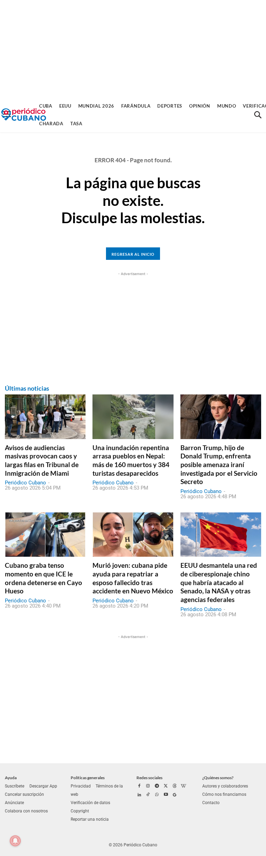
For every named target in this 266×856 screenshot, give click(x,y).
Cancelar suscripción (24, 794)
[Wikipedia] (183, 786)
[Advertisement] (133, 48)
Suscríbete (14, 786)
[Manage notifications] (15, 840)
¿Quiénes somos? (217, 777)
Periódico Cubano (25, 483)
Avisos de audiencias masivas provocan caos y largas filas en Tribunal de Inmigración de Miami (42, 460)
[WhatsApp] (157, 795)
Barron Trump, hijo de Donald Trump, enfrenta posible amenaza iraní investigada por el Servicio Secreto (218, 465)
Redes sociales (149, 777)
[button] (258, 115)
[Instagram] (148, 786)
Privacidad (81, 786)
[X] (166, 786)
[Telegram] (157, 786)
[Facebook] (139, 786)
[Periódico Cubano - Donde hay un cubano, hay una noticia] (23, 114)
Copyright (80, 811)
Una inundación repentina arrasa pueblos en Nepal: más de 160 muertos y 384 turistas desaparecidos (130, 460)
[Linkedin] (139, 795)
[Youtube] (166, 795)
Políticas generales (88, 777)
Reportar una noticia (90, 819)
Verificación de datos (90, 802)
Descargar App (43, 786)
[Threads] (174, 786)
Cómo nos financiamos (224, 794)
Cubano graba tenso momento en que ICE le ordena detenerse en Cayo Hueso (43, 578)
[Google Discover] (174, 795)
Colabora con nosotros (26, 811)
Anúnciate (14, 802)
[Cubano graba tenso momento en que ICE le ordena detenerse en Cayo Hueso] (45, 534)
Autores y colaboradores (225, 786)
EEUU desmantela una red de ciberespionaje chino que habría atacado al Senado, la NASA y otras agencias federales (218, 582)
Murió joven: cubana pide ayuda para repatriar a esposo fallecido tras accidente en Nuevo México (132, 578)
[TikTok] (148, 795)
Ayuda (11, 777)
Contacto (211, 802)
